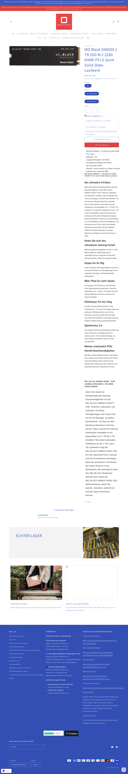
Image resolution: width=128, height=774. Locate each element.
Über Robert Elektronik (16, 636)
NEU (88, 86)
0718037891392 (92, 101)
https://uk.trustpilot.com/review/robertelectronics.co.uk (103, 688)
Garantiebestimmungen (16, 654)
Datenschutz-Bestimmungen (18, 643)
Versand (97, 78)
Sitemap (11, 678)
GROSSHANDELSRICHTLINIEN (18, 671)
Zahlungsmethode (15, 664)
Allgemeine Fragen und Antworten (20, 668)
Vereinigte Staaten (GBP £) (18, 765)
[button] (11, 21)
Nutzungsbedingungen (16, 647)
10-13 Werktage (92, 94)
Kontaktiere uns (14, 661)
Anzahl (86, 106)
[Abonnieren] (42, 747)
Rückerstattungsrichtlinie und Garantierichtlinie (24, 650)
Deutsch (35, 765)
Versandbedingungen (16, 657)
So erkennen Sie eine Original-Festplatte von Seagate (26, 675)
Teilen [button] (89, 502)
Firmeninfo (12, 640)
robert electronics (114, 767)
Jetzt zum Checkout (102, 145)
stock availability (93, 116)
